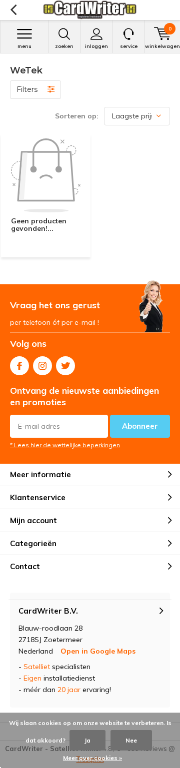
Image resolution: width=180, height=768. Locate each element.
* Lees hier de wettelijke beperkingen (65, 445)
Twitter (65, 365)
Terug (13, 10)
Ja (87, 740)
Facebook (19, 365)
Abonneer (140, 426)
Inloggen (96, 46)
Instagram (42, 365)
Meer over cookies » (92, 758)
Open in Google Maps (98, 651)
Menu (25, 46)
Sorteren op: (76, 115)
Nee (131, 740)
